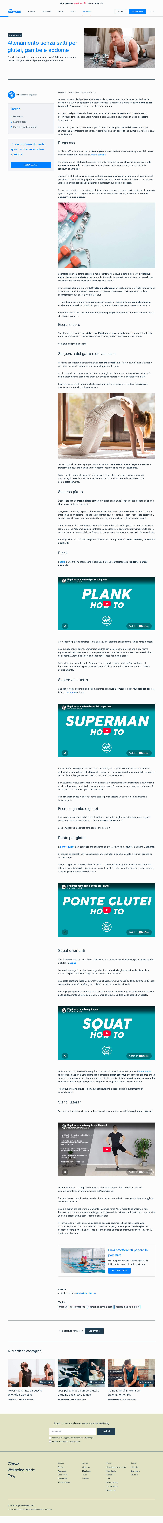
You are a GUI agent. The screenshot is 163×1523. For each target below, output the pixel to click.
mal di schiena (98, 154)
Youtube (134, 1475)
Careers (85, 1478)
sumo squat (145, 1071)
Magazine (111, 1475)
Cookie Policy (112, 1486)
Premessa (18, 116)
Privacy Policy (75, 1441)
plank (62, 561)
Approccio (62, 1471)
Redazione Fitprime (86, 1293)
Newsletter (111, 1490)
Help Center (112, 1471)
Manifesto (86, 1471)
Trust (84, 1475)
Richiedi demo (64, 1482)
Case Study (62, 1475)
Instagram (135, 1471)
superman (72, 692)
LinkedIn (134, 1467)
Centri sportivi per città (116, 1467)
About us (86, 1467)
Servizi (60, 1467)
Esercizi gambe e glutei (25, 127)
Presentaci (62, 1478)
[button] (120, 11)
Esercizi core (19, 121)
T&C (108, 1478)
